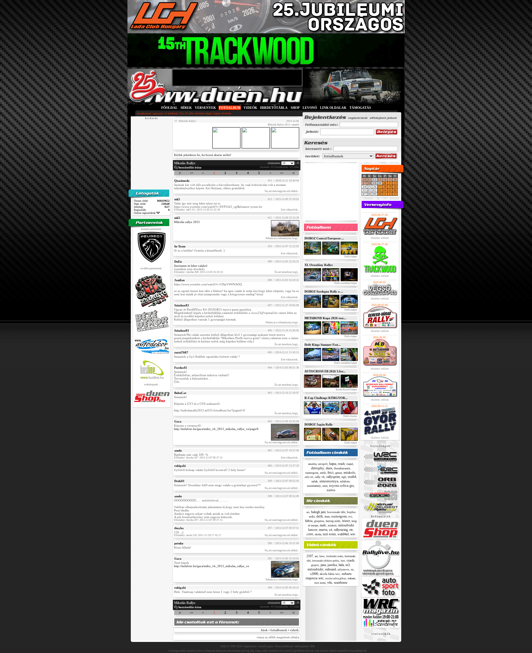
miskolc (349, 472)
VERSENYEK (205, 108)
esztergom (311, 472)
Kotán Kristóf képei (346, 389)
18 (369, 183)
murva (323, 530)
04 (385, 190)
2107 (309, 556)
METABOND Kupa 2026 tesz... (325, 318)
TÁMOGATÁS (360, 108)
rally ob (309, 477)
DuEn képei (350, 256)
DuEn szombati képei (345, 283)
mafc (323, 525)
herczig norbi (333, 521)
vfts (329, 583)
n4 (330, 529)
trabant (351, 578)
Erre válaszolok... (290, 209)
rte (351, 530)
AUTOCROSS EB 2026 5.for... (325, 371)
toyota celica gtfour (335, 578)
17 (364, 183)
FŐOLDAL (169, 108)
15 (390, 179)
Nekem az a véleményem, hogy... (282, 238)
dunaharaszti (342, 468)
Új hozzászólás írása (187, 167)
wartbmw (340, 582)
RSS (312, 646)
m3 (348, 565)
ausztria (312, 463)
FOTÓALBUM (230, 108)
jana (323, 565)
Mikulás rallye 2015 (187, 222)
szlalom (345, 481)
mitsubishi (315, 569)
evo (350, 516)
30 (395, 186)
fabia (309, 521)
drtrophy (317, 468)
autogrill (323, 464)
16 (395, 179)
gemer (338, 472)
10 (364, 179)
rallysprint (333, 477)
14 (385, 179)
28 (385, 186)
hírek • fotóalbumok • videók (280, 630)
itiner (346, 521)
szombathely (314, 485)
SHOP (295, 108)
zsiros (331, 490)
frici (331, 472)
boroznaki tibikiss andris (325, 560)
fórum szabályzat (284, 646)
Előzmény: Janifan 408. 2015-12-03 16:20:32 (198, 272)
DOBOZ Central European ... (324, 238)
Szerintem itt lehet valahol (190, 265)
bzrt (343, 560)
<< (191, 173)
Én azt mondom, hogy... (287, 272)
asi (308, 512)
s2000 (309, 534)
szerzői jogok (266, 646)
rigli (343, 476)
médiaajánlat (301, 646)
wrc (352, 534)
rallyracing (341, 530)
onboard (330, 569)
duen (329, 468)
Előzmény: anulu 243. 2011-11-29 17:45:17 (197, 535)
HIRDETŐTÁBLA (274, 108)
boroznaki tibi (336, 512)
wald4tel (343, 534)
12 (390, 194)
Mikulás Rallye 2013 (279, 124)
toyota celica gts (341, 485)
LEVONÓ (310, 108)
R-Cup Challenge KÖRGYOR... (326, 398)
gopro (315, 565)
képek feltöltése (222, 113)
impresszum (250, 646)
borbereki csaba (334, 556)
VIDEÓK (250, 108)
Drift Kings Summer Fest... (323, 344)
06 (395, 190)
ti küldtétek (171, 113)
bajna (332, 464)
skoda (318, 534)
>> (281, 173)
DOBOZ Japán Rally (319, 424)
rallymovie (343, 569)
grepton (319, 521)
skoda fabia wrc (330, 573)
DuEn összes (350, 416)
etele (323, 472)
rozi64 (352, 477)
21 (385, 183)
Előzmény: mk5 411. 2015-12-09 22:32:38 (197, 209)
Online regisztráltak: (145, 212)
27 (379, 186)
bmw (322, 556)
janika (332, 565)
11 (369, 179)
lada (341, 565)
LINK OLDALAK (333, 108)
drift (319, 516)
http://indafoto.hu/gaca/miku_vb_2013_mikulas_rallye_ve (211, 566)
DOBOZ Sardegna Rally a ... (324, 291)
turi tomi (329, 534)
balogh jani (318, 512)
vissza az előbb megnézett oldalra (278, 637)
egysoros (158, 113)
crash (341, 464)
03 (379, 190)
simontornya (328, 481)
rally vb (320, 476)
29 (390, 186)
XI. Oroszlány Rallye (319, 265)
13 (379, 179)
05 (390, 190)
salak (314, 481)
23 (395, 183)
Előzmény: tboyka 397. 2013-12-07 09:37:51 (198, 457)
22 (390, 183)
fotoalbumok (144, 113)
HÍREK (186, 108)
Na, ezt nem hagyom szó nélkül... (282, 191)
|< (180, 173)
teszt (325, 485)
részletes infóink (380, 237)
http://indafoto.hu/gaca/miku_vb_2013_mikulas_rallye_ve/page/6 (216, 429)
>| (293, 173)
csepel (349, 463)
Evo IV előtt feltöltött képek (196, 113)
